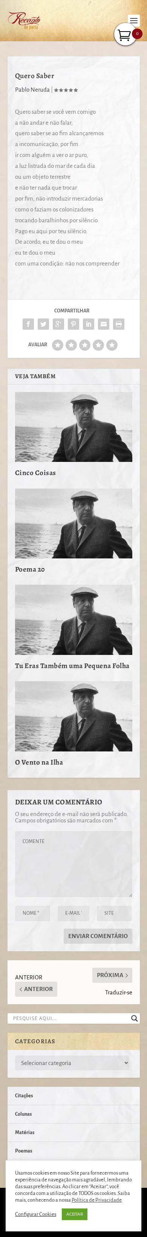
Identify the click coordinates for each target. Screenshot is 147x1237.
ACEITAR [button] (74, 1214)
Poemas (23, 1151)
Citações (24, 1095)
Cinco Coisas (35, 473)
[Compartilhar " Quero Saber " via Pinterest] (73, 324)
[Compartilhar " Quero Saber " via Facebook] (28, 324)
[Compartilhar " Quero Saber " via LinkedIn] (88, 324)
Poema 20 (30, 569)
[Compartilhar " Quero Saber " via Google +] (58, 324)
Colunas (23, 1114)
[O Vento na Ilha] (73, 716)
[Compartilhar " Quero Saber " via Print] (118, 324)
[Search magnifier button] (134, 1018)
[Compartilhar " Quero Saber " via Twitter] (43, 324)
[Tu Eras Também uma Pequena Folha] (73, 620)
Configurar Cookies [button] (35, 1214)
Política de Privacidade (97, 1200)
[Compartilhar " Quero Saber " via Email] (103, 324)
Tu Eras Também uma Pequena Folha (72, 666)
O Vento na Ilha (39, 762)
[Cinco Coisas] (73, 427)
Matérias (24, 1132)
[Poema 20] (73, 524)
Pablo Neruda (32, 89)
